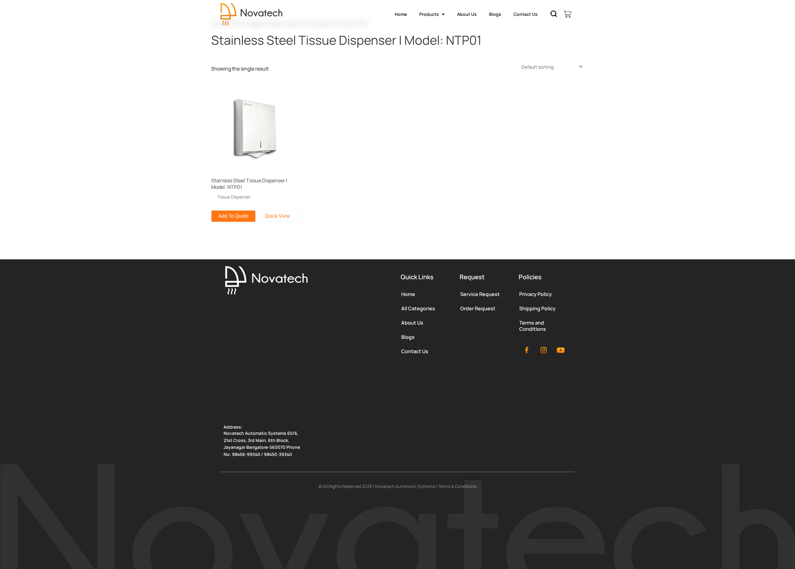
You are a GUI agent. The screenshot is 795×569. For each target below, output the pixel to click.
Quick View (277, 216)
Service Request (480, 294)
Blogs (495, 14)
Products (429, 14)
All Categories (418, 308)
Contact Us (526, 14)
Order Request (477, 308)
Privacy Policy (535, 294)
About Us (467, 14)
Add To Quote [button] (233, 216)
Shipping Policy (537, 308)
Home (401, 14)
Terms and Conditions (532, 325)
